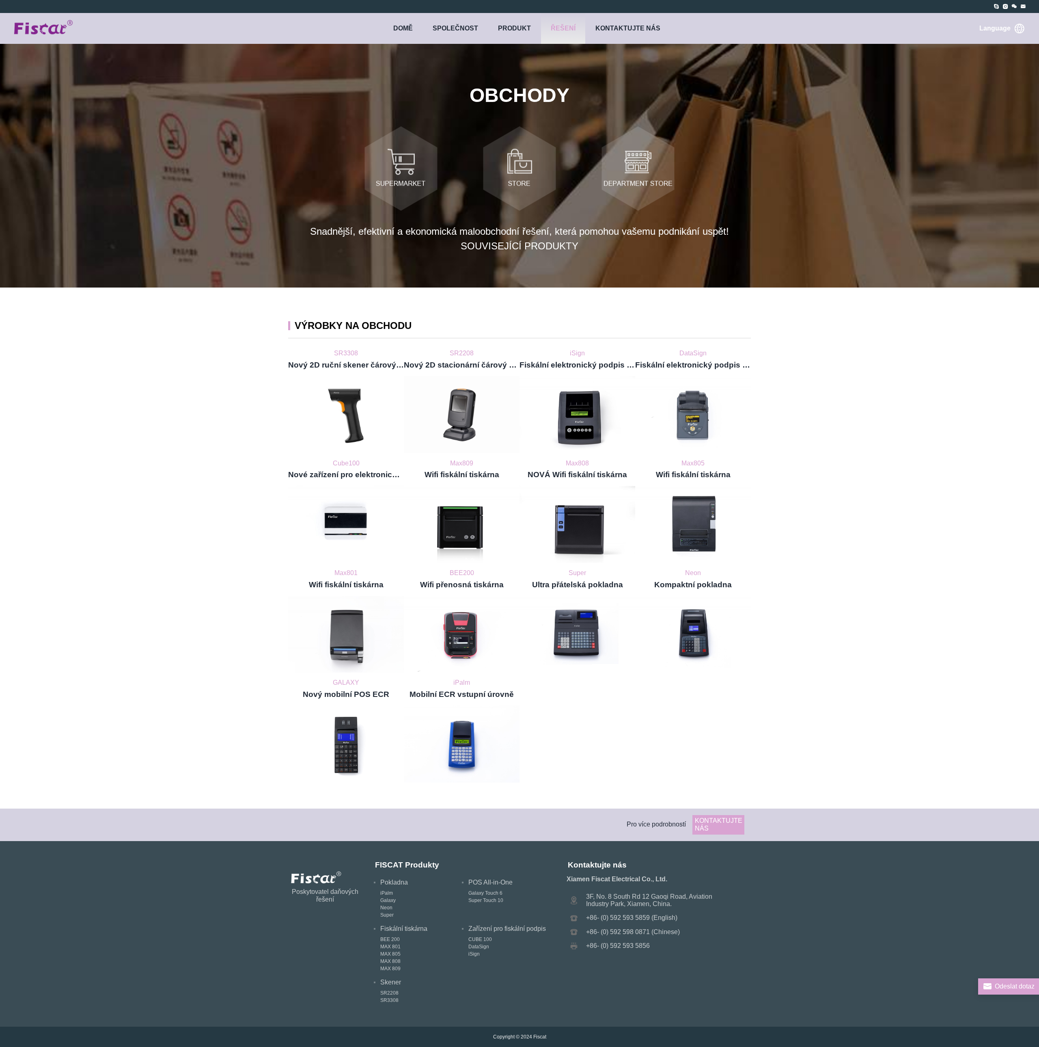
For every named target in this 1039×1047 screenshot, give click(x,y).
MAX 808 (390, 961)
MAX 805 (390, 954)
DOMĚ (403, 28)
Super (387, 915)
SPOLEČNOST (455, 28)
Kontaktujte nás (627, 28)
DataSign (478, 947)
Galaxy (388, 900)
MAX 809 (390, 968)
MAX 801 (390, 947)
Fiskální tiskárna (403, 928)
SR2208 (389, 993)
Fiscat (539, 1037)
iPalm (386, 893)
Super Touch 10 (485, 900)
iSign (474, 954)
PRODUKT (514, 28)
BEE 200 (390, 939)
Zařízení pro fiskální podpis (507, 928)
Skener (390, 982)
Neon (386, 908)
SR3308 (389, 1000)
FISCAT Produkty (407, 865)
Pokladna (394, 882)
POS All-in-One (490, 882)
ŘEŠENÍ (563, 28)
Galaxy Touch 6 (485, 893)
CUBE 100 (480, 939)
